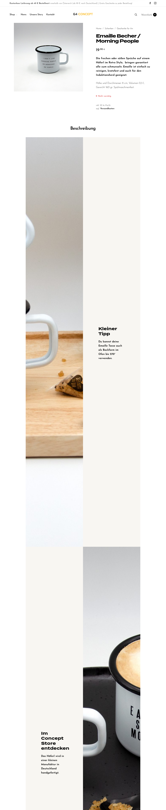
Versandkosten (107, 109)
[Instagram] (155, 3)
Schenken (109, 29)
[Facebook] (150, 3)
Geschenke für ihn (125, 29)
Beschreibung (83, 128)
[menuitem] (15, 14)
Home (98, 29)
